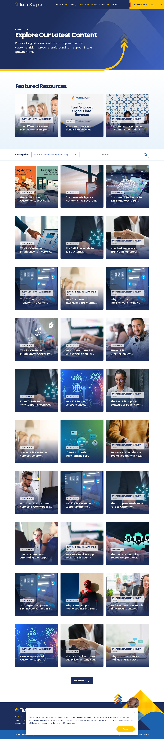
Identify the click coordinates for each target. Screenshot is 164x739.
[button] (145, 155)
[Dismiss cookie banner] (134, 712)
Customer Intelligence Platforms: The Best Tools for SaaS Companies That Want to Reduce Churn (81, 199)
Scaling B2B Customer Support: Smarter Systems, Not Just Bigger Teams (35, 454)
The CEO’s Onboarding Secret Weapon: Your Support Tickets (125, 556)
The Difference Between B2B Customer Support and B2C (35, 128)
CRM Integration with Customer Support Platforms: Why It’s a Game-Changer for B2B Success (35, 658)
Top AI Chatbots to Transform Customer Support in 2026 (33, 301)
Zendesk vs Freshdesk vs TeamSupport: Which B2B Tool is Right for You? (126, 454)
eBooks (70, 121)
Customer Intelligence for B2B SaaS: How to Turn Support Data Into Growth (127, 199)
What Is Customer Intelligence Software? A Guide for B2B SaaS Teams (36, 250)
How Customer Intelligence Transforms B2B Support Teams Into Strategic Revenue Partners (80, 301)
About (146, 734)
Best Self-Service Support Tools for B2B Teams (81, 556)
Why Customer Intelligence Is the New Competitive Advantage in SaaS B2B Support (126, 301)
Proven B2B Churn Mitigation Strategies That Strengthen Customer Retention (124, 352)
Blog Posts (26, 192)
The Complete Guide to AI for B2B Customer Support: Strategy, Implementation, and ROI (127, 505)
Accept (125, 729)
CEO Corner (26, 396)
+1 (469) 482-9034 (23, 723)
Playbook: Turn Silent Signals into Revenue (78, 128)
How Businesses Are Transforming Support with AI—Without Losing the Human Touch (125, 250)
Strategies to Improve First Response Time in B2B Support (36, 607)
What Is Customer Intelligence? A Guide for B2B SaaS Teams (35, 352)
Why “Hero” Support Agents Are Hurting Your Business (81, 607)
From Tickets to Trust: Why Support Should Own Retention (36, 403)
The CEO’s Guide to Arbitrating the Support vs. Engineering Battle (34, 556)
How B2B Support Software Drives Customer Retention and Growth (81, 403)
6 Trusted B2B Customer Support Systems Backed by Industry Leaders (36, 505)
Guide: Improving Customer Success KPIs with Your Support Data (34, 199)
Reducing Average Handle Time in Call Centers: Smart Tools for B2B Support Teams (127, 607)
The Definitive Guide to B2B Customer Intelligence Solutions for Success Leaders (81, 250)
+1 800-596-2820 (22, 720)
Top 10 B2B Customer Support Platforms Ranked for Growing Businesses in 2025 (79, 505)
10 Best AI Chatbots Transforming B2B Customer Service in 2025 (81, 454)
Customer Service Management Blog (36, 120)
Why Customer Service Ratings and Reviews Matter (125, 658)
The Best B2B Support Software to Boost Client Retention (126, 403)
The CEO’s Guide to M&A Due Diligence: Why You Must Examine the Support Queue (82, 658)
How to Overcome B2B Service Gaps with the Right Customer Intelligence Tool (79, 352)
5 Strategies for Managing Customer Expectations (127, 128)
